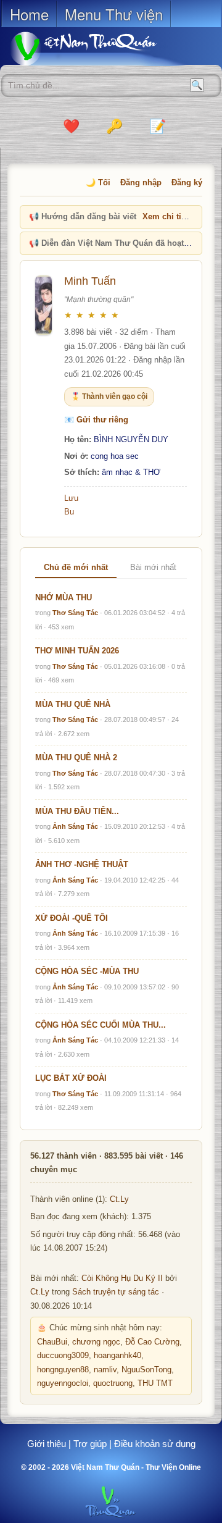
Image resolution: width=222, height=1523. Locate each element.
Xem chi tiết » (168, 216)
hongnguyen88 (63, 1370)
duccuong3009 (63, 1355)
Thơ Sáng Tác (75, 612)
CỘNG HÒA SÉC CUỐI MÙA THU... (100, 1025)
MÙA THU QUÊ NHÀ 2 (76, 757)
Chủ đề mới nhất (76, 567)
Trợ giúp (90, 1443)
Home (29, 14)
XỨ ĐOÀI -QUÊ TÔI (71, 918)
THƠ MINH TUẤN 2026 (77, 650)
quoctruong (113, 1383)
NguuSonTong (146, 1370)
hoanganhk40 (117, 1355)
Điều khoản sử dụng (154, 1443)
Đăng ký (186, 182)
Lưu (71, 498)
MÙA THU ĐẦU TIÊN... (77, 811)
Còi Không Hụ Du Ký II (122, 1278)
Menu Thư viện (114, 14)
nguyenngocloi (62, 1383)
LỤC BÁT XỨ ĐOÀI (71, 1078)
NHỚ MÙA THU (63, 597)
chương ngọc (96, 1342)
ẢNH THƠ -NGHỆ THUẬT (81, 864)
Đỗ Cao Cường (152, 1342)
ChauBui (52, 1342)
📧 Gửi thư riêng (96, 419)
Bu (69, 511)
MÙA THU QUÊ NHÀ (72, 704)
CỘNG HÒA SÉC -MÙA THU (87, 971)
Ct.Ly (119, 1199)
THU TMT (155, 1383)
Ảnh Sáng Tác (75, 826)
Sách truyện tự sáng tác (115, 1292)
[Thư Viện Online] (98, 48)
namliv (105, 1370)
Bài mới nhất (153, 567)
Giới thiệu (46, 1443)
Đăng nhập (141, 182)
